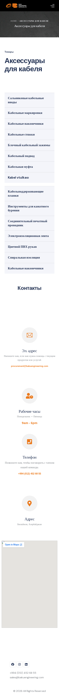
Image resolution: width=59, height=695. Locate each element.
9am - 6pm (29, 423)
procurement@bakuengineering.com (29, 366)
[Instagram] (19, 664)
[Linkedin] (26, 664)
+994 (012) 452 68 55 (29, 473)
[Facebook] (13, 664)
